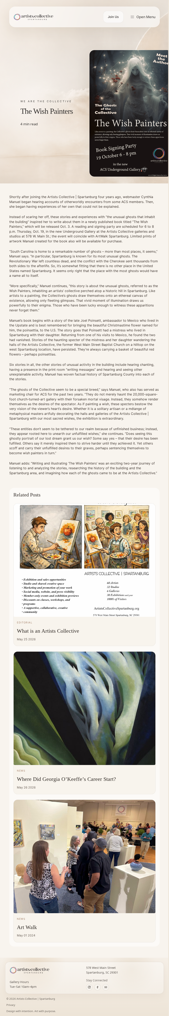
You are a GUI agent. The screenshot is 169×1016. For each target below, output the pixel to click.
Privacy (10, 1005)
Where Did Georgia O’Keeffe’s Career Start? (66, 779)
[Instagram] (89, 987)
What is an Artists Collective (48, 631)
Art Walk (27, 927)
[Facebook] (97, 987)
